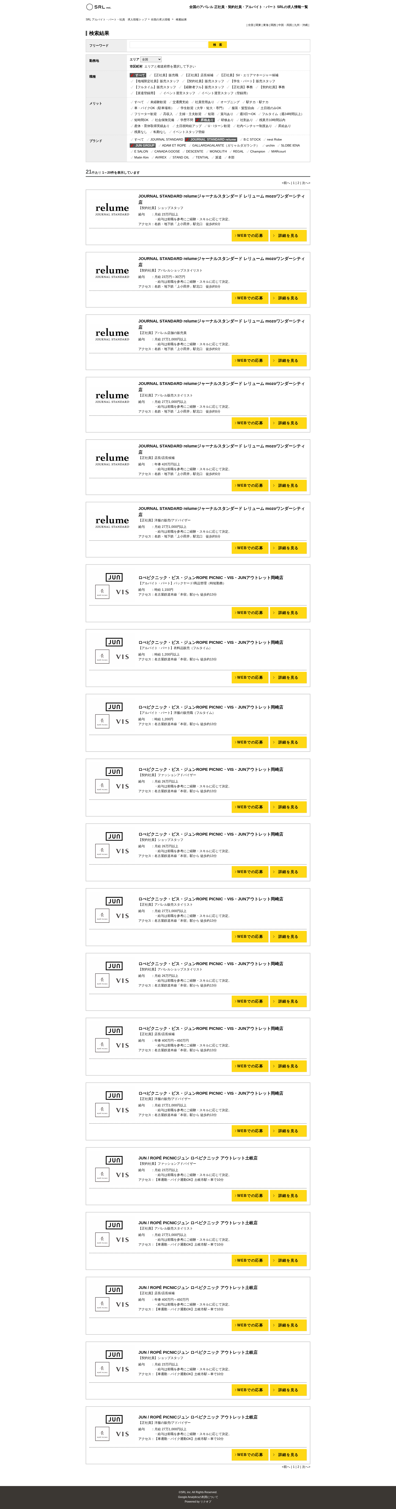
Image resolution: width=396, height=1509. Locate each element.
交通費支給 (181, 102)
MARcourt (278, 151)
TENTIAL (202, 157)
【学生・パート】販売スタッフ (252, 81)
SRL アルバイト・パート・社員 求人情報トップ (116, 19)
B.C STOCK (252, 139)
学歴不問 (186, 120)
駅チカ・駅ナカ (257, 102)
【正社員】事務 (241, 87)
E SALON (141, 151)
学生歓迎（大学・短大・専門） (203, 108)
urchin (270, 145)
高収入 (168, 114)
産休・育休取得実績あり (152, 126)
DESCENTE (194, 151)
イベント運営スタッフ (179, 93)
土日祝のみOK (271, 108)
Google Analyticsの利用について (198, 1497)
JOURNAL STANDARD (166, 139)
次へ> (306, 183)
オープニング (230, 102)
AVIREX (160, 157)
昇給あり (284, 126)
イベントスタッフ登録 (189, 132)
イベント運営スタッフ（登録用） (225, 93)
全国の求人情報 (161, 19)
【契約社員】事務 (272, 87)
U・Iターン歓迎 (219, 126)
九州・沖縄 (301, 25)
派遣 (218, 157)
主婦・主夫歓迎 (190, 114)
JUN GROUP (144, 145)
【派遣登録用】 (145, 93)
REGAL (238, 151)
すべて (140, 75)
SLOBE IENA (290, 145)
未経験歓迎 (158, 102)
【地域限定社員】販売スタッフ (156, 81)
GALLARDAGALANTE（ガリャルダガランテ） (225, 145)
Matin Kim (141, 157)
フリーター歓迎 (145, 114)
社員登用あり (204, 102)
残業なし (140, 132)
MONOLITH (218, 151)
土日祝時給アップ (189, 126)
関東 (258, 25)
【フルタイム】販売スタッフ (155, 87)
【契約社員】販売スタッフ (205, 81)
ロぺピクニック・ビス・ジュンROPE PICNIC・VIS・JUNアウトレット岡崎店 (210, 577)
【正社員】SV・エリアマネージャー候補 (249, 75)
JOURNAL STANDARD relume (213, 139)
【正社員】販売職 (165, 75)
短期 (211, 114)
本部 (231, 157)
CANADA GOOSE (167, 151)
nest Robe (274, 139)
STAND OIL (181, 157)
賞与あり (226, 114)
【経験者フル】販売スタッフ (203, 87)
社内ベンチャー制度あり (254, 126)
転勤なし (160, 132)
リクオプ (205, 1501)
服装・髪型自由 (243, 108)
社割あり (246, 120)
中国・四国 (285, 25)
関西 (273, 25)
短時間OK (141, 120)
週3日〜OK (248, 114)
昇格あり (207, 120)
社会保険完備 (164, 120)
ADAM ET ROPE (174, 145)
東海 (266, 25)
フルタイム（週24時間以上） (283, 114)
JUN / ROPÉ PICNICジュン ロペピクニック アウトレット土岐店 (198, 1158)
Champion (257, 151)
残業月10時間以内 (272, 120)
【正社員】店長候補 (198, 75)
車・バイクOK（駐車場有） (154, 108)
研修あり (227, 120)
